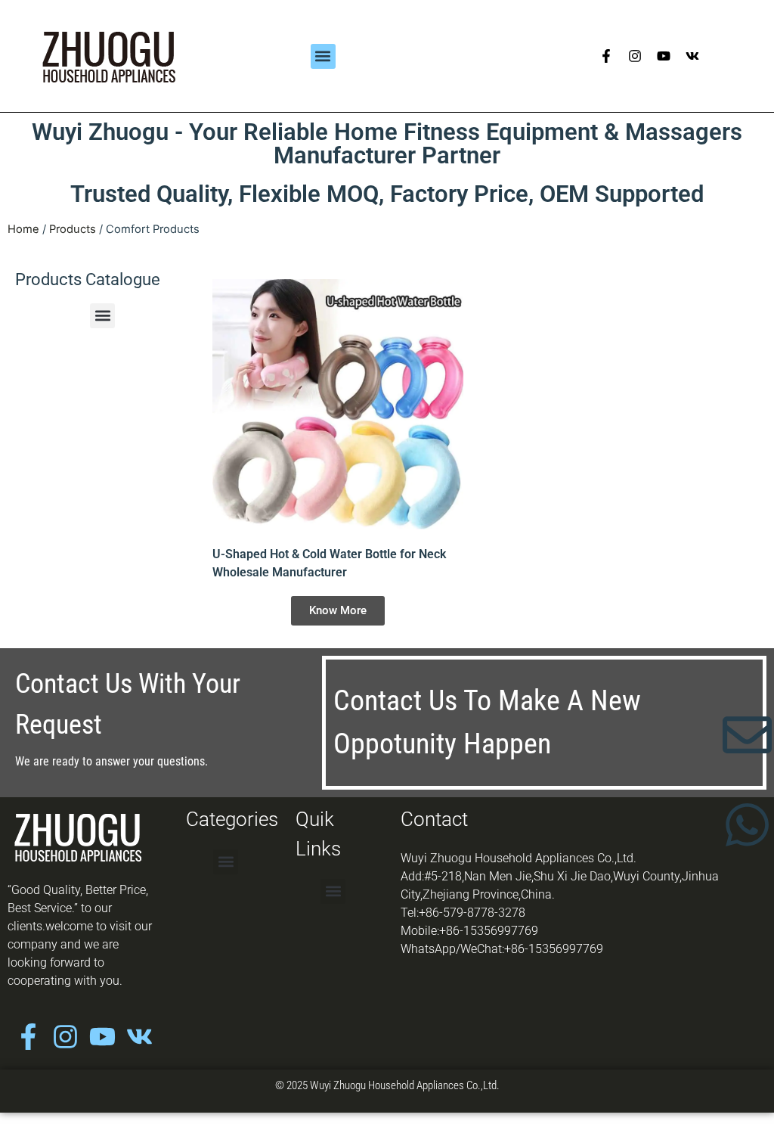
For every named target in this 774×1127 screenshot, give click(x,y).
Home (23, 229)
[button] (323, 56)
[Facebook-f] (606, 56)
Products (72, 229)
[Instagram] (635, 56)
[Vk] (692, 56)
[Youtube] (663, 56)
